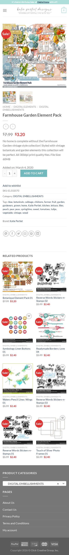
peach (6, 209)
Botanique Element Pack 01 (18, 297)
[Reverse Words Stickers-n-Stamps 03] (51, 378)
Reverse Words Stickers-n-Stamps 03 (50, 401)
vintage (17, 212)
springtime (26, 209)
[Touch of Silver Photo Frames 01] (51, 429)
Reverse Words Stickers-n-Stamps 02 (50, 299)
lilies (61, 205)
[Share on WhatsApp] (6, 234)
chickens (38, 201)
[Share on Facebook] (12, 234)
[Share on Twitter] (19, 234)
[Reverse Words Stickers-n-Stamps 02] (51, 277)
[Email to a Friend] (25, 234)
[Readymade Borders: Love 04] (51, 327)
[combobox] (34, 483)
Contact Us (9, 509)
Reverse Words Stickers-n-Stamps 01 (17, 452)
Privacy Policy (11, 516)
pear (12, 209)
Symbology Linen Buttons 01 (16, 350)
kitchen (46, 205)
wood (25, 212)
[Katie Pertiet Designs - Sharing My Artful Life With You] (34, 10)
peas (17, 209)
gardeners (8, 205)
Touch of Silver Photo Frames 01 (48, 452)
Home (6, 106)
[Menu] (5, 10)
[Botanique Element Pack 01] (18, 277)
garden (60, 201)
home (24, 205)
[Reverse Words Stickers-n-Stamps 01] (18, 429)
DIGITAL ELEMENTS (25, 106)
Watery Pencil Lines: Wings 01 (17, 401)
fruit (54, 201)
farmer (47, 201)
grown (17, 205)
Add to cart (33, 173)
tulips (53, 209)
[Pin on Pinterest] (31, 234)
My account (10, 530)
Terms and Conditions (16, 523)
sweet (36, 209)
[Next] (61, 55)
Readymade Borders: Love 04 (50, 350)
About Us (8, 502)
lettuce (54, 205)
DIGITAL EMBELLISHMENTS (28, 196)
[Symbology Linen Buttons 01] (18, 327)
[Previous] (8, 55)
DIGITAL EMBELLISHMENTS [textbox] (32, 483)
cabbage (29, 201)
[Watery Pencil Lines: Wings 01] (18, 378)
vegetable (8, 212)
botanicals (19, 201)
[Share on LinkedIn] (38, 234)
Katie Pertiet (34, 205)
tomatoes (45, 209)
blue (10, 201)
